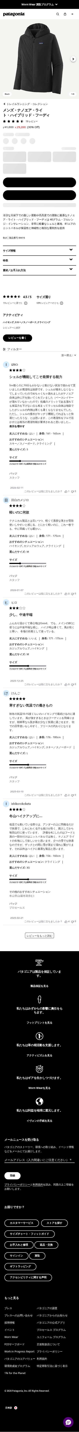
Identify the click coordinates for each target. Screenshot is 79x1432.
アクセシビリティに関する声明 (28, 1277)
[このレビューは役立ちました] (66, 795)
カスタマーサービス (21, 1223)
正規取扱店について (48, 1344)
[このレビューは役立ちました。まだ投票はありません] (66, 593)
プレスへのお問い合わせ (18, 1315)
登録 (12, 1175)
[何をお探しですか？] (57, 14)
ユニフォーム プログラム (51, 1337)
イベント (9, 1329)
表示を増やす (17, 426)
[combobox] (68, 355)
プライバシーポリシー (17, 1184)
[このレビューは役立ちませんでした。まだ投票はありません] (72, 491)
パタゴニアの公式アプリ (51, 1322)
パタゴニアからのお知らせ (52, 1315)
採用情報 (9, 1322)
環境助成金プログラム (17, 1366)
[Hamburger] (72, 14)
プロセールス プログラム (51, 1329)
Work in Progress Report (19, 1351)
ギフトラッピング (20, 1266)
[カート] (65, 14)
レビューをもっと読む (39, 936)
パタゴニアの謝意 (47, 1308)
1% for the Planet (15, 1373)
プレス (8, 1308)
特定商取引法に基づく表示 (52, 1366)
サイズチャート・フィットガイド (29, 1234)
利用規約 (38, 1184)
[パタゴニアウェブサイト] (14, 14)
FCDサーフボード (14, 1344)
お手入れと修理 (19, 1245)
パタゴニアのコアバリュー (19, 1358)
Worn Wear (11, 1337)
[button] (39, 59)
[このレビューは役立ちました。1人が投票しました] (66, 491)
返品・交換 (46, 1245)
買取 (37, 1255)
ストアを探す (54, 1223)
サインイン (16, 1255)
